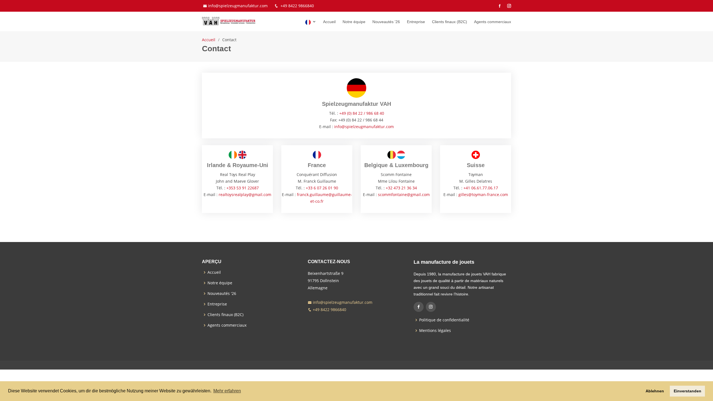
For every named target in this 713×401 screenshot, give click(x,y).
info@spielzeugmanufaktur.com (238, 5)
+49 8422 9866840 (297, 5)
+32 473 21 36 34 (401, 187)
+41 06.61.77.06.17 (480, 187)
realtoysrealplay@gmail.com (245, 194)
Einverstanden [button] (687, 391)
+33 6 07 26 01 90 (322, 187)
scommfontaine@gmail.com (404, 194)
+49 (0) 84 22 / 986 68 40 (361, 113)
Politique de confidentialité (444, 320)
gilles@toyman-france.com (483, 194)
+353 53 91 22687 (242, 187)
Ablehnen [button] (655, 391)
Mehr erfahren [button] (227, 390)
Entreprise (416, 21)
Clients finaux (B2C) (449, 21)
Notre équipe (354, 21)
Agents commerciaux (492, 21)
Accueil (329, 21)
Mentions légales (435, 330)
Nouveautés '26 (386, 21)
